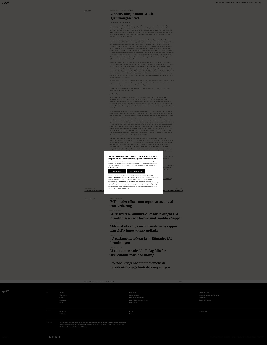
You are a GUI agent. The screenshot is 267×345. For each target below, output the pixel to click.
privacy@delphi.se (113, 167)
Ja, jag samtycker (117, 171)
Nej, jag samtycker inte (136, 171)
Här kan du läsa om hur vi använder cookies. (125, 177)
